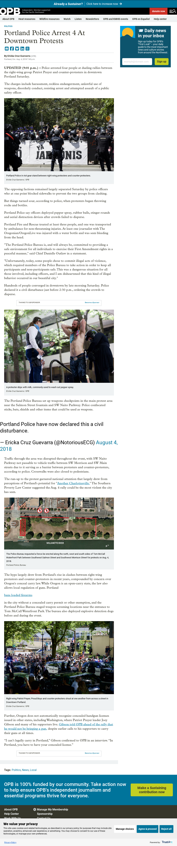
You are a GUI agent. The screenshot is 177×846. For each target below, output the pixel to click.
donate (158, 11)
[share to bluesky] (17, 48)
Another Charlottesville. (73, 483)
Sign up (161, 61)
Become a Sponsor (92, 302)
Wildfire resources (49, 19)
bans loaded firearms (18, 595)
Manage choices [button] (125, 829)
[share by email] (6, 48)
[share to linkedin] (22, 48)
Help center (160, 19)
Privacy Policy (10, 842)
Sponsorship (45, 813)
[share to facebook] (12, 48)
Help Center (11, 813)
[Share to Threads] (27, 48)
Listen (78, 19)
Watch (67, 19)
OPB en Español (141, 19)
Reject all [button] (166, 829)
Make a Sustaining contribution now (151, 790)
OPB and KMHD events (115, 19)
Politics (16, 770)
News (25, 770)
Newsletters (92, 19)
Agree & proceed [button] (147, 829)
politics (8, 26)
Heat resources (26, 19)
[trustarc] (166, 842)
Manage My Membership (52, 809)
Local (33, 770)
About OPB (8, 19)
